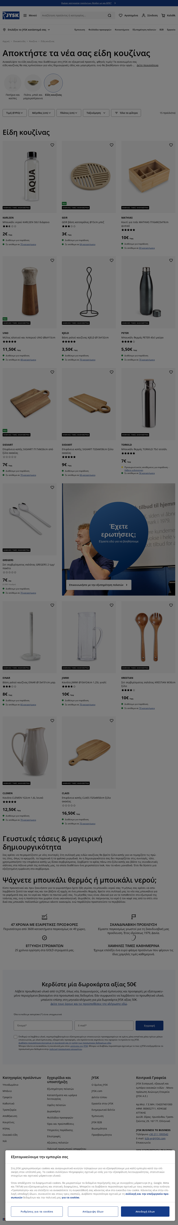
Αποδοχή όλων (145, 1211)
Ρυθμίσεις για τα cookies (37, 1211)
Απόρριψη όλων (93, 1211)
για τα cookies (70, 1197)
